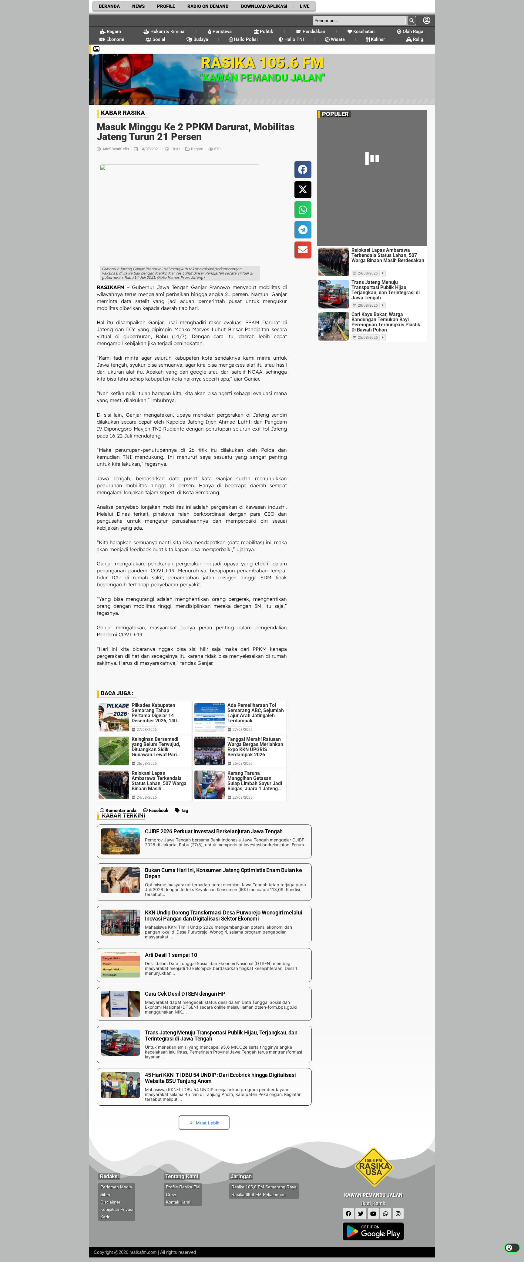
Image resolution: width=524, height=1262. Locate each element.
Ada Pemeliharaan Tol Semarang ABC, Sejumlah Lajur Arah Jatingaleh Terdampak (255, 657)
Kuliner (377, 39)
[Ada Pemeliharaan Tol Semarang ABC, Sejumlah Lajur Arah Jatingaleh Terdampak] (209, 661)
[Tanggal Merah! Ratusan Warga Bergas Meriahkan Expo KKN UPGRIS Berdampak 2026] (209, 695)
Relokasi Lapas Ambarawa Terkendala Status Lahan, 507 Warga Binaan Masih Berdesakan (159, 724)
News (138, 6)
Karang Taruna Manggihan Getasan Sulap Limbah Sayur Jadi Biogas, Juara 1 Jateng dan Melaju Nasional (254, 724)
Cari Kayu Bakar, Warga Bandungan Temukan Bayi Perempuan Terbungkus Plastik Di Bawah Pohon (385, 266)
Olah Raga (412, 31)
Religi (418, 39)
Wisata (337, 39)
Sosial (158, 39)
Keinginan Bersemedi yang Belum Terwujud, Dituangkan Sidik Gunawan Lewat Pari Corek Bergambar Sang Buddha (157, 691)
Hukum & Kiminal (167, 31)
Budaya (200, 39)
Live (304, 6)
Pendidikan (313, 31)
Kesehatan (363, 31)
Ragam (113, 31)
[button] (302, 113)
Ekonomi (114, 39)
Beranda (109, 6)
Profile (166, 6)
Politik (266, 31)
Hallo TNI (293, 39)
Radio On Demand (208, 6)
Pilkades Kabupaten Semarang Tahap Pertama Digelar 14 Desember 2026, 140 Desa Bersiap (154, 657)
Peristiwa (221, 31)
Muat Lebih (207, 1066)
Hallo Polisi (245, 39)
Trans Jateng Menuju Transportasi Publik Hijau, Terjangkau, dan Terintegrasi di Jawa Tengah (385, 234)
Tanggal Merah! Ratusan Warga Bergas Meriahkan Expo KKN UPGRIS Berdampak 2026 (255, 691)
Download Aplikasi (264, 6)
